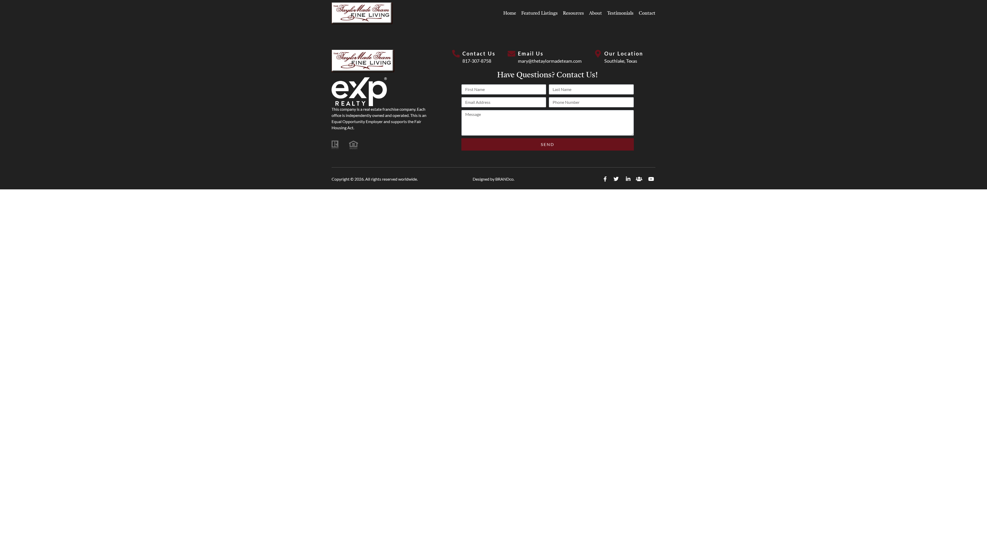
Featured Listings (539, 13)
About (595, 13)
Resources (573, 13)
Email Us (531, 53)
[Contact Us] (456, 54)
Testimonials (620, 13)
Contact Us (479, 53)
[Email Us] (511, 54)
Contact (647, 13)
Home (509, 13)
